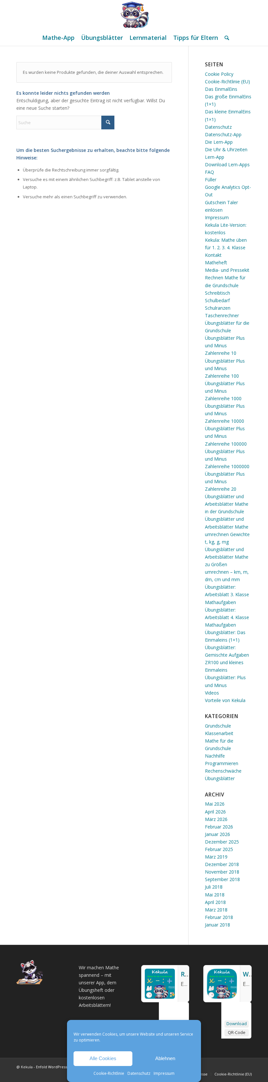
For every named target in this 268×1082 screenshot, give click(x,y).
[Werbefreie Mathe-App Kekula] (222, 996)
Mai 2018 (215, 895)
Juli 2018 (214, 887)
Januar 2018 (217, 925)
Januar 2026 (217, 834)
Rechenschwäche (223, 771)
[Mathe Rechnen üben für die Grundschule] (134, 14)
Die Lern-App (219, 142)
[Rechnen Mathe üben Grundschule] (160, 996)
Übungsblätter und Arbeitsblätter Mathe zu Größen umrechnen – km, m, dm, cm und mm (227, 564)
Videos (212, 693)
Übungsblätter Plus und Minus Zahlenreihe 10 (225, 345)
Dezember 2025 (222, 842)
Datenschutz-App (223, 134)
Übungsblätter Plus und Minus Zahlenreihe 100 (225, 368)
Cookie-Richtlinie (108, 1073)
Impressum (164, 1073)
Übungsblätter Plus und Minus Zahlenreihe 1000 (225, 391)
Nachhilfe (215, 756)
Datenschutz (138, 1073)
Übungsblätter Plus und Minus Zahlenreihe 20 (225, 481)
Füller (210, 179)
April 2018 (215, 902)
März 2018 (216, 910)
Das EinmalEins (221, 89)
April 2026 (215, 812)
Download (236, 1023)
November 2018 (222, 872)
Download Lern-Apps (227, 164)
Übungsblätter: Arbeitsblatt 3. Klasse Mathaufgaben (227, 594)
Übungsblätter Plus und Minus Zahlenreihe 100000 (226, 436)
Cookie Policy (219, 74)
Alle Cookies (103, 1058)
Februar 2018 (219, 917)
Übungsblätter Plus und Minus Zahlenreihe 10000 (225, 413)
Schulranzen (217, 308)
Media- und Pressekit (227, 270)
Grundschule (218, 726)
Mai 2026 (215, 804)
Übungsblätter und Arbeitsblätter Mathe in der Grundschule (226, 504)
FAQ (209, 172)
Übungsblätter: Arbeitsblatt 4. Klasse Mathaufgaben (227, 617)
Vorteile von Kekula (225, 700)
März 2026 (216, 819)
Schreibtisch (217, 293)
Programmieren (221, 763)
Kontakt (213, 255)
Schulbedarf (217, 300)
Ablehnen (165, 1058)
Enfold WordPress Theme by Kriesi (66, 1066)
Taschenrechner (222, 315)
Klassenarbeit (219, 733)
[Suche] (225, 37)
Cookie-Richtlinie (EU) (227, 81)
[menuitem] (58, 37)
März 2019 (216, 857)
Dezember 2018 (222, 864)
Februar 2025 (219, 849)
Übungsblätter (220, 778)
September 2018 (222, 879)
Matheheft (216, 262)
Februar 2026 (219, 827)
